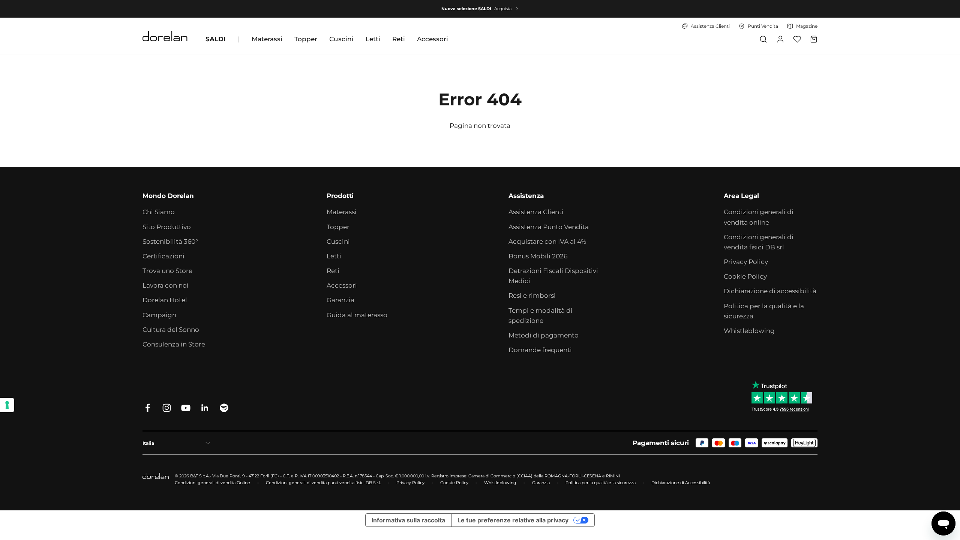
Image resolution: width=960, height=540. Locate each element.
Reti (398, 39)
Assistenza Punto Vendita (548, 227)
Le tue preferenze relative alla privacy (513, 520)
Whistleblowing (749, 330)
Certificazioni (163, 256)
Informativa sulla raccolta (408, 520)
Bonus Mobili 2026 (537, 256)
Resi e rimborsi (532, 295)
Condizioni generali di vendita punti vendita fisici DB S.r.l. (323, 482)
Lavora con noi (165, 285)
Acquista (503, 8)
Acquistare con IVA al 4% (547, 241)
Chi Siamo (158, 212)
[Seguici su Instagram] (167, 408)
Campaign (159, 315)
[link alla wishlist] (797, 39)
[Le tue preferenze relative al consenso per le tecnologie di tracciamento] (7, 405)
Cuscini (341, 39)
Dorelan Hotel (164, 300)
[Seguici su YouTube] (186, 408)
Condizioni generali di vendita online (759, 217)
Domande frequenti (540, 350)
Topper (305, 39)
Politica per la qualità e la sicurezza (764, 311)
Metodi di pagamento (543, 335)
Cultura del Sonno (170, 329)
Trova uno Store (167, 270)
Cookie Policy (745, 276)
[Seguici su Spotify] (224, 408)
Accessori (432, 39)
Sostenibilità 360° (170, 241)
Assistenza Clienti (536, 212)
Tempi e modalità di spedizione (540, 315)
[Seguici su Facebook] (147, 408)
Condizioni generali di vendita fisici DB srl (759, 242)
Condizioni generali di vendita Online (212, 482)
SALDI (216, 39)
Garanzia (340, 300)
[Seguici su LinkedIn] (205, 408)
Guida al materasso (357, 315)
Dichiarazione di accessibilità (770, 291)
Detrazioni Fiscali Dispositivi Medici (553, 276)
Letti (373, 39)
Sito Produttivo (166, 227)
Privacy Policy (746, 262)
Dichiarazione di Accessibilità (680, 482)
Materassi (267, 39)
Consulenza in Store (173, 344)
